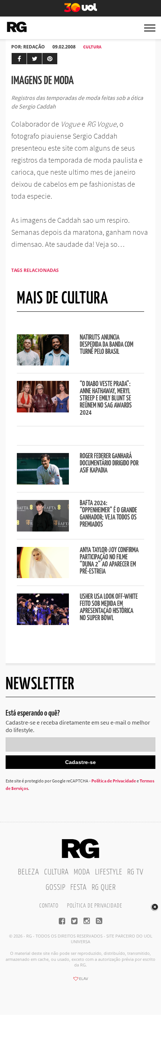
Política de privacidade (94, 906)
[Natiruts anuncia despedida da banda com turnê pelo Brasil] (43, 363)
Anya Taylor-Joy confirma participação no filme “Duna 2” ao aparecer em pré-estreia (109, 561)
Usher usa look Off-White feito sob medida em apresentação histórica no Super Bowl (109, 607)
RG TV (135, 872)
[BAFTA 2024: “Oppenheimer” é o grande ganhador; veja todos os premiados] (43, 529)
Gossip (56, 887)
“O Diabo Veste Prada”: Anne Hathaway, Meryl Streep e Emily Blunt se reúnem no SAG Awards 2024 (106, 398)
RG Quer (104, 887)
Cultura (92, 47)
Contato (48, 906)
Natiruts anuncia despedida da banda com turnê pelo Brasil (106, 344)
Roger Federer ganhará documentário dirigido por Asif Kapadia (109, 463)
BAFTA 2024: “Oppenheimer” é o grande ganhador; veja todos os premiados (108, 514)
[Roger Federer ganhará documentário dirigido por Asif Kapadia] (43, 482)
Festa (78, 887)
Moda (82, 872)
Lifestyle (108, 872)
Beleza (28, 872)
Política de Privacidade (113, 781)
